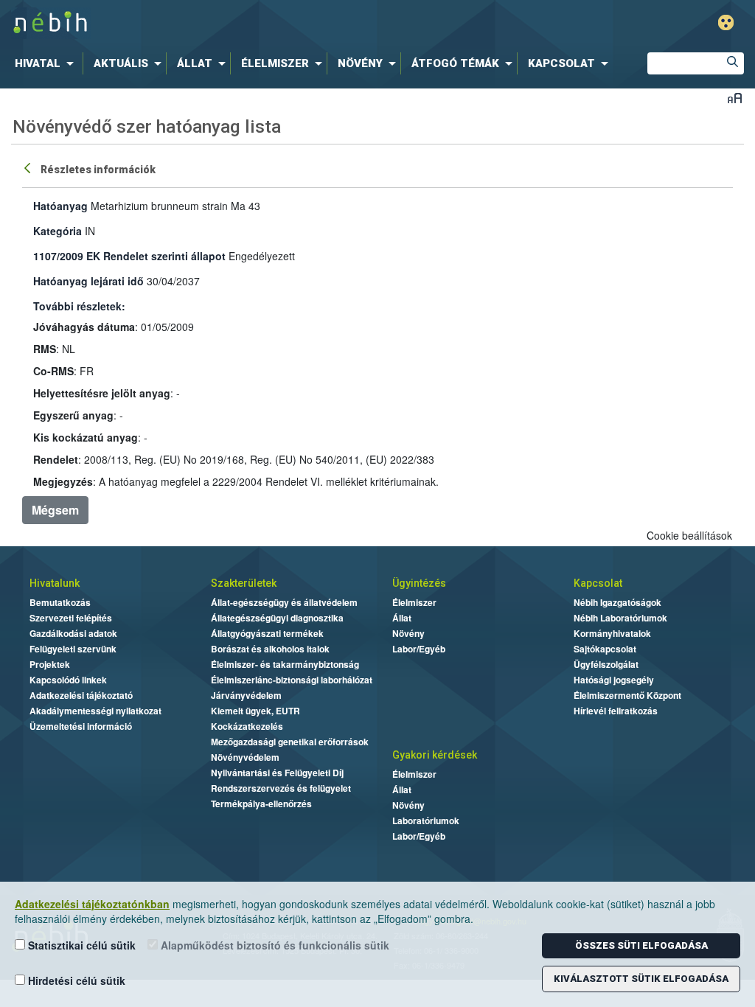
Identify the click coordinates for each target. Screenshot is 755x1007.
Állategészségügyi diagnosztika (277, 617)
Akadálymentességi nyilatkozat (95, 710)
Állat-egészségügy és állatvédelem (284, 602)
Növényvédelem (245, 757)
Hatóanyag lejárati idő (88, 280)
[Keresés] (733, 63)
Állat (401, 617)
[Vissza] (28, 167)
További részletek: (79, 306)
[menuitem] (47, 63)
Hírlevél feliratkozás (616, 710)
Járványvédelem (246, 695)
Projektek (49, 664)
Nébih (224, 23)
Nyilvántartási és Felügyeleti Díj (277, 772)
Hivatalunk (54, 583)
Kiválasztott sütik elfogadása (641, 978)
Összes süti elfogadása (641, 945)
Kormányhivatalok (612, 633)
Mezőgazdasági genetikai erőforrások (290, 741)
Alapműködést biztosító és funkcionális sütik (273, 945)
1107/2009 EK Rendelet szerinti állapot (129, 255)
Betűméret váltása (735, 97)
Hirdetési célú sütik (75, 980)
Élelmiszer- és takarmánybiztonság (285, 664)
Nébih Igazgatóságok (617, 602)
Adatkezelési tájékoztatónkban (92, 903)
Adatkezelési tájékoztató (81, 695)
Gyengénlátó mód (726, 22)
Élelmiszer (414, 602)
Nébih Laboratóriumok (620, 617)
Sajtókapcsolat (605, 648)
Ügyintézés (419, 583)
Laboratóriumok (425, 820)
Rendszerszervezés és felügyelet (281, 788)
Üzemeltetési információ (80, 726)
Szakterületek (243, 583)
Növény (408, 633)
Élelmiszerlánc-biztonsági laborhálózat (291, 679)
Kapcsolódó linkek (68, 679)
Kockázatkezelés (247, 726)
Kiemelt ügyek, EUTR (255, 710)
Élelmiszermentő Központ (627, 695)
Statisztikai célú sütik (80, 945)
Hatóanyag (60, 205)
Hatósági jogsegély (614, 679)
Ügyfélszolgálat (606, 664)
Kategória (57, 230)
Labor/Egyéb (418, 648)
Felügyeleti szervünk (72, 648)
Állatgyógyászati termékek (267, 633)
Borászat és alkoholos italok (270, 648)
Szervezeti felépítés (70, 617)
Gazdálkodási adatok (73, 633)
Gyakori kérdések (434, 755)
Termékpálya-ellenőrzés (261, 803)
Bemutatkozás (60, 602)
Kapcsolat (598, 583)
